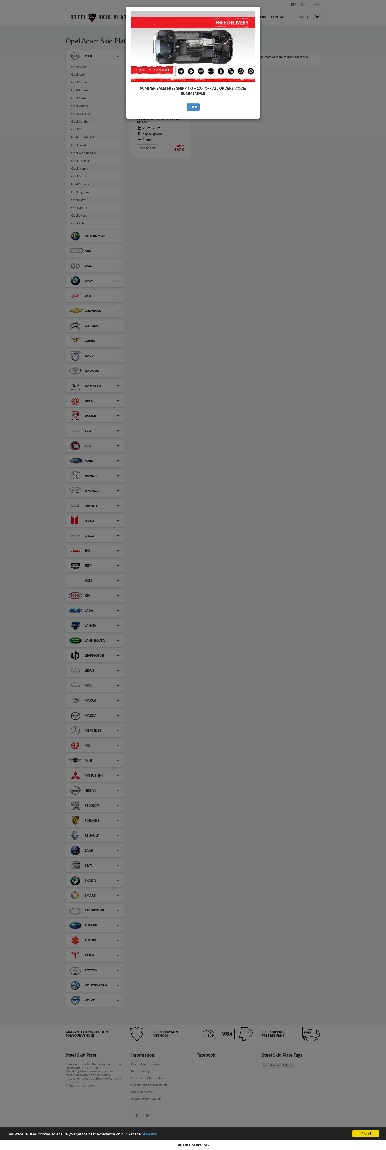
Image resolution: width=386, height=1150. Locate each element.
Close (193, 107)
